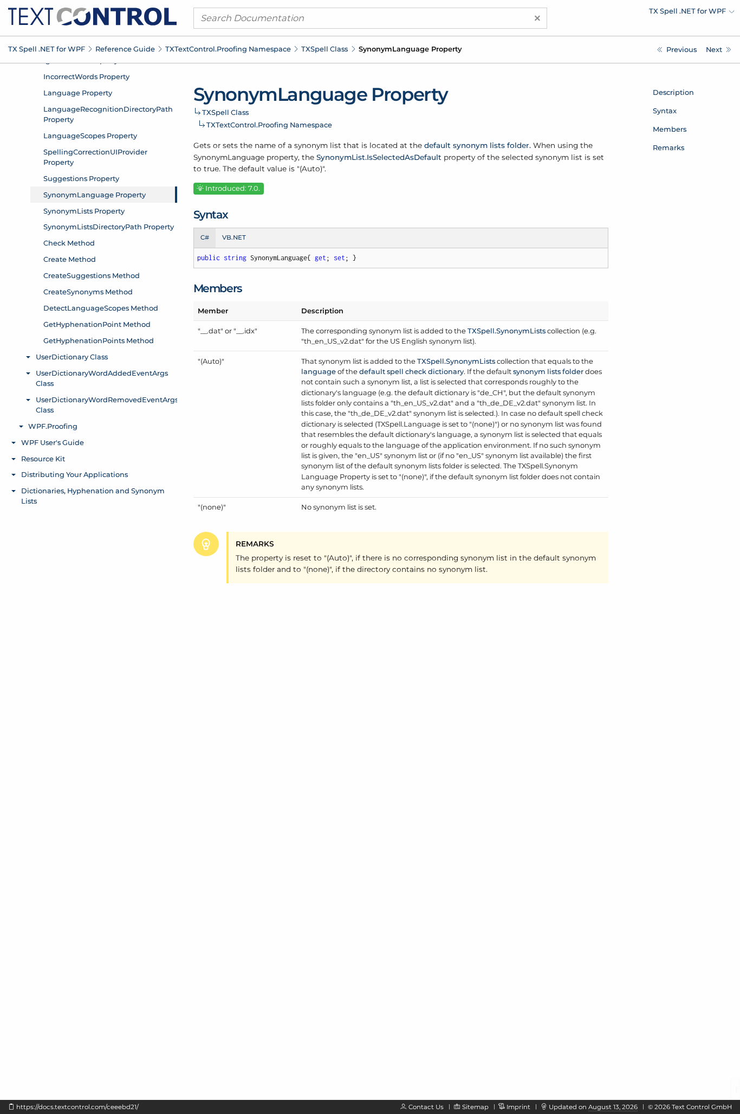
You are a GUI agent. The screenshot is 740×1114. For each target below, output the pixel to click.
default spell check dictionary (411, 371)
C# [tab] (204, 237)
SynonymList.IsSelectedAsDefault (379, 157)
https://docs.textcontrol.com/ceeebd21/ (77, 1107)
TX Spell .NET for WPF (46, 48)
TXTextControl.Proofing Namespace (228, 48)
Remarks (668, 147)
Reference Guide (125, 48)
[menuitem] (640, 14)
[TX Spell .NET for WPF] (92, 15)
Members (669, 129)
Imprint (518, 1107)
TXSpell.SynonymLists (507, 330)
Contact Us (426, 1107)
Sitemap (475, 1107)
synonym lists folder (548, 371)
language (318, 371)
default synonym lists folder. (477, 145)
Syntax (665, 110)
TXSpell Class (324, 48)
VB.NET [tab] (234, 237)
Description (673, 92)
